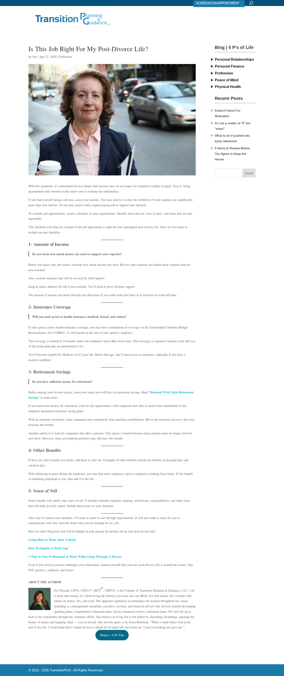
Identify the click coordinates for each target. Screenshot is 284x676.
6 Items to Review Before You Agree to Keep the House (232, 153)
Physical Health (228, 87)
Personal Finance (229, 66)
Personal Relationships (234, 59)
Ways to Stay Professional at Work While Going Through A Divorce (76, 556)
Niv (34, 56)
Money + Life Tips (112, 635)
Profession (65, 56)
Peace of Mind (227, 80)
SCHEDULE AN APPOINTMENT (217, 3)
